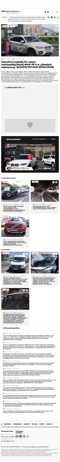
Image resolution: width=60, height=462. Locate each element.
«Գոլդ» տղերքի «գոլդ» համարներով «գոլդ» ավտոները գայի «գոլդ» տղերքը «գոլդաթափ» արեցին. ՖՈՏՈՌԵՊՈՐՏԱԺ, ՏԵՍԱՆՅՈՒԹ (14, 243)
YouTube (48, 139)
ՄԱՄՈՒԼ (35, 424)
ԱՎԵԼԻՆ (49, 424)
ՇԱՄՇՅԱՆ (7, 424)
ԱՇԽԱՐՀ (27, 424)
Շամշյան (5, 26)
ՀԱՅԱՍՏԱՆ (17, 424)
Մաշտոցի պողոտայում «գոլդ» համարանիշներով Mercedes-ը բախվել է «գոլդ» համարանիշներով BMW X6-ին (45, 207)
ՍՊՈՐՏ (41, 424)
